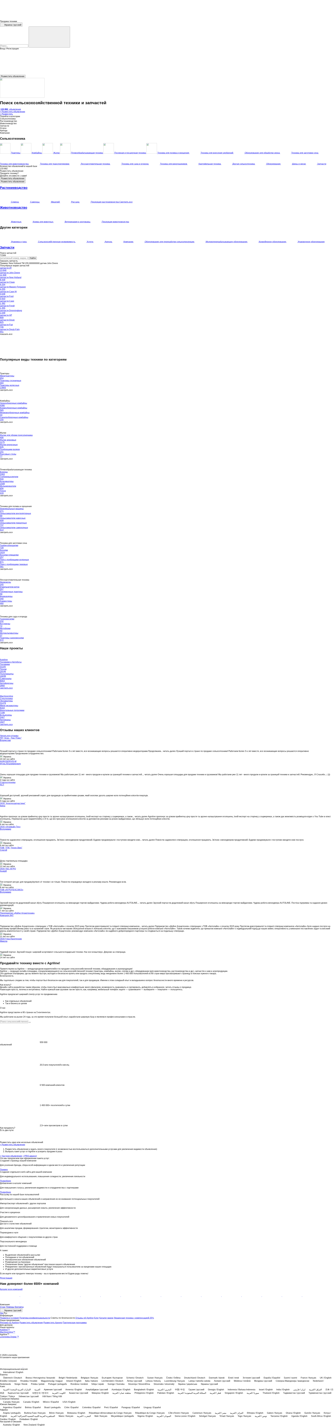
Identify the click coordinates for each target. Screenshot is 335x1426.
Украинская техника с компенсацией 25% (134, 1318)
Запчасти (7, 247)
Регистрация (6, 1278)
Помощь (10, 1307)
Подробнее (5, 1181)
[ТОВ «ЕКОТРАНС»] (151, 1296)
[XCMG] (131, 1296)
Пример (4, 1169)
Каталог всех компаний (11, 1289)
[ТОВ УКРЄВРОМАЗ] (232, 1296)
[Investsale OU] (91, 1296)
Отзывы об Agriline (84, 1318)
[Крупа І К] (70, 1302)
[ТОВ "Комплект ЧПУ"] (312, 1296)
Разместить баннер (52, 1323)
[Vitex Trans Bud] (292, 1296)
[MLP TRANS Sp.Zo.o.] (10, 1296)
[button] (167, 62)
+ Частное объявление (11, 1156)
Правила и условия (9, 1318)
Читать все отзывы (9, 736)
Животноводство (13, 207)
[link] (167, 168)
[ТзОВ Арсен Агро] (30, 1302)
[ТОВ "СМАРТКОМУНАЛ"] (212, 1296)
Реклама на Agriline (9, 1323)
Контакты (19, 1307)
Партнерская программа (75, 1323)
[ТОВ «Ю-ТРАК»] (70, 1296)
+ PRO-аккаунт (30, 1156)
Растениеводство (13, 187)
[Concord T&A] (272, 1296)
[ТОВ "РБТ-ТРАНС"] (50, 1302)
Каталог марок (106, 1318)
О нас (2, 1307)
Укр (2, 1313)
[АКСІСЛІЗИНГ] (191, 1296)
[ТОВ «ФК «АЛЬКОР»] (50, 1296)
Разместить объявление (12, 178)
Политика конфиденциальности (34, 1318)
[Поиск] (49, 37)
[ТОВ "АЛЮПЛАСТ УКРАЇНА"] (252, 1296)
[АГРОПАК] (10, 1302)
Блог (96, 1318)
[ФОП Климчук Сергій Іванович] (30, 1296)
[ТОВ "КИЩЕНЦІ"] (171, 1296)
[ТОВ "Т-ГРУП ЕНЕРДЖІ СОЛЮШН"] (111, 1296)
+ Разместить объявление (12, 1145)
